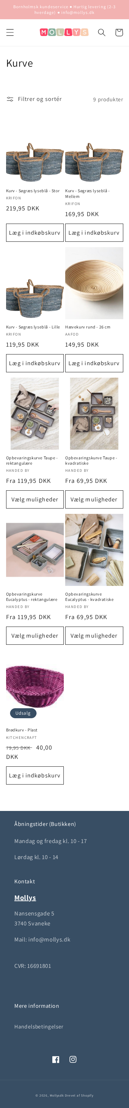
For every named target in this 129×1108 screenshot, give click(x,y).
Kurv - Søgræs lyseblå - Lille (33, 327)
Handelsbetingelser (38, 1026)
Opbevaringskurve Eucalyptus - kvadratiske (89, 596)
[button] (9, 32)
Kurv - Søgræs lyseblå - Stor (33, 190)
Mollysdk (57, 1095)
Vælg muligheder (35, 499)
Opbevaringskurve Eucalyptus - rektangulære (32, 596)
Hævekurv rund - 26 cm (88, 327)
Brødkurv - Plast (22, 729)
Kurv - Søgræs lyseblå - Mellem (87, 193)
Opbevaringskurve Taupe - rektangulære (32, 460)
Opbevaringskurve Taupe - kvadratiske (91, 460)
